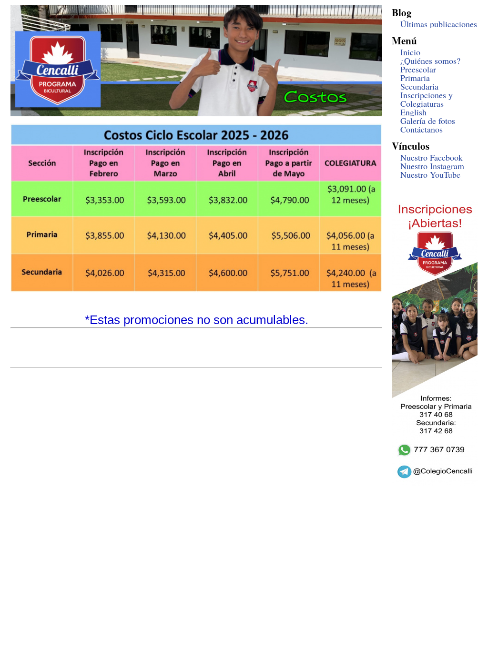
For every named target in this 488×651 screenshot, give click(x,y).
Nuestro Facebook (431, 157)
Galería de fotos (427, 120)
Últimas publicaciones (438, 24)
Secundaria (419, 86)
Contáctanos (421, 129)
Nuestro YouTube (430, 174)
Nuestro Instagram (432, 166)
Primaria (415, 77)
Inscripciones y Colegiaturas (426, 99)
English (413, 112)
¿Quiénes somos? (430, 60)
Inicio (410, 52)
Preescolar (418, 69)
